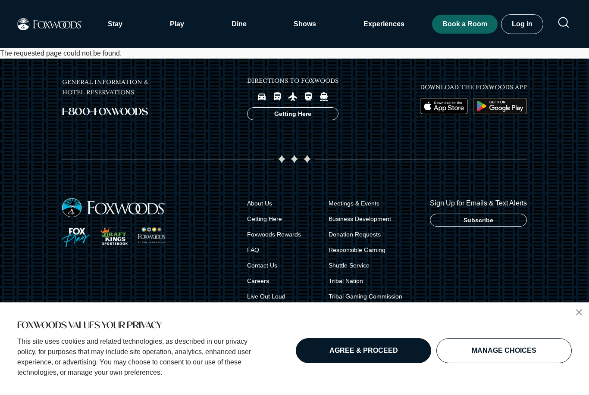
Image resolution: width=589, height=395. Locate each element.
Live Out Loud (266, 296)
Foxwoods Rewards (274, 234)
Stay (115, 24)
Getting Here (264, 218)
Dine (239, 24)
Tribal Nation (346, 280)
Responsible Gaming (357, 249)
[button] (579, 312)
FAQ (253, 249)
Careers (258, 280)
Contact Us (262, 265)
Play (177, 24)
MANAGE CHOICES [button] (504, 350)
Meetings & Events (354, 203)
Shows (305, 24)
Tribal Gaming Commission (365, 296)
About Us (259, 203)
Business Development (360, 218)
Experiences (383, 24)
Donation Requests (355, 234)
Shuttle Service (349, 265)
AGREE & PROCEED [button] (363, 350)
